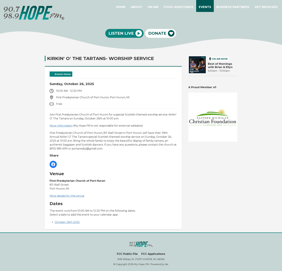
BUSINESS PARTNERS (232, 7)
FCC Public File (127, 253)
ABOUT (136, 7)
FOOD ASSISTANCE (179, 7)
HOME (121, 7)
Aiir (166, 264)
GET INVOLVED (266, 7)
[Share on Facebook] (53, 164)
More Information (61, 125)
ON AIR (153, 7)
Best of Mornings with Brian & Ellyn (220, 65)
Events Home (63, 74)
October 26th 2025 (67, 222)
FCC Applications (153, 253)
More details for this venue (67, 195)
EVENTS (205, 7)
